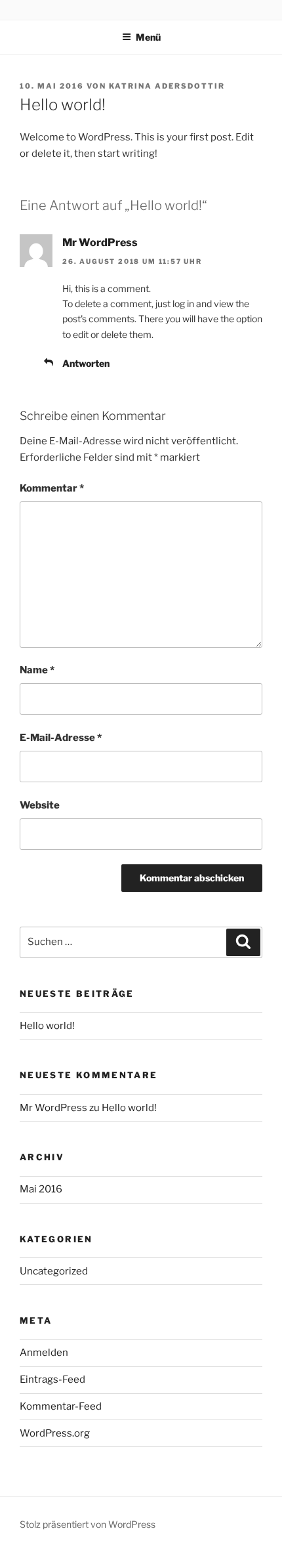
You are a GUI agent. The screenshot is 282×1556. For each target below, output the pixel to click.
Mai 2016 (41, 1189)
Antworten (86, 363)
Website (40, 805)
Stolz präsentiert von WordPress (87, 1524)
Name (37, 670)
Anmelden (44, 1352)
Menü (148, 37)
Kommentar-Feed (61, 1406)
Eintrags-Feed (52, 1379)
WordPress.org (55, 1433)
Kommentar (52, 488)
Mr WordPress (100, 242)
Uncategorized (54, 1271)
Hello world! (47, 1026)
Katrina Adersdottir (167, 86)
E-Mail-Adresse (61, 738)
